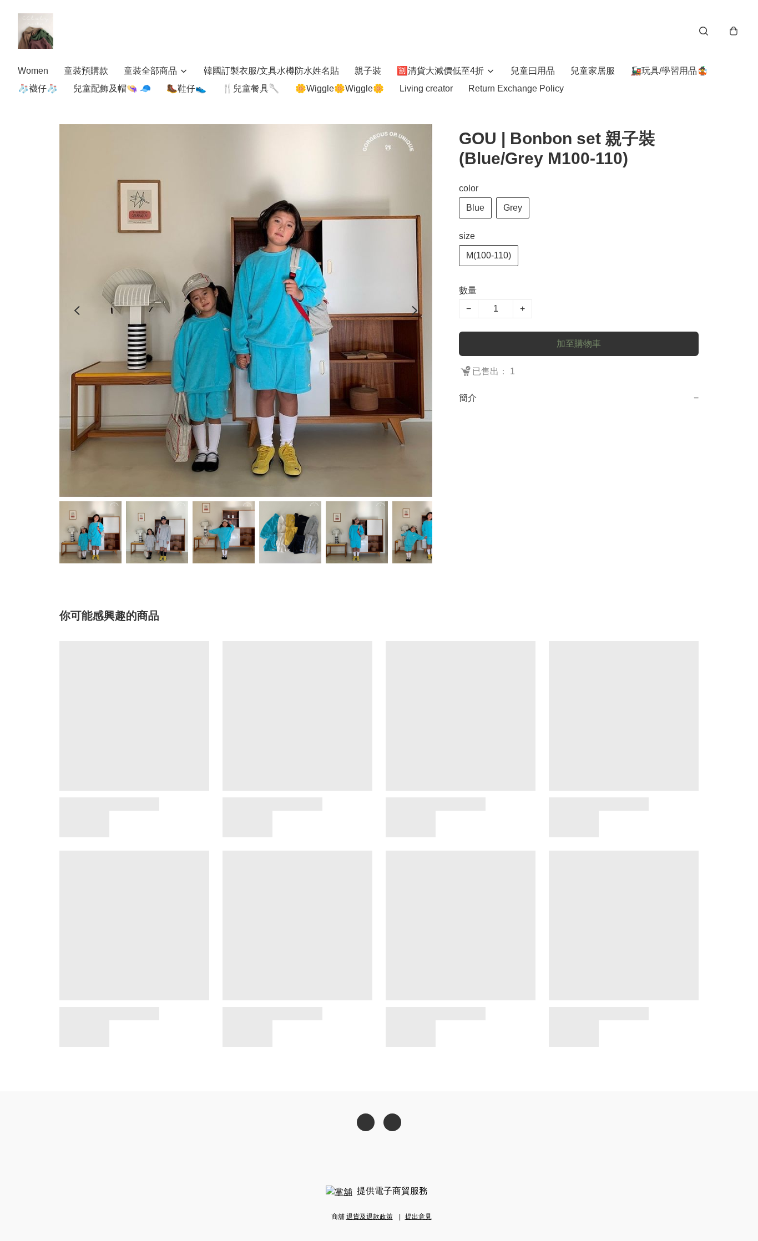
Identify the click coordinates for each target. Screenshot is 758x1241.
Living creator (426, 88)
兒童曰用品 (533, 70)
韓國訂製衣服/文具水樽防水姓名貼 (271, 70)
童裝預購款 (86, 70)
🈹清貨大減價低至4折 (440, 70)
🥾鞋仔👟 (186, 88)
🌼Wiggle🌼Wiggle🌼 (339, 88)
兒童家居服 (592, 70)
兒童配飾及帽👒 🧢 (112, 88)
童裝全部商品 (150, 70)
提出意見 (418, 1216)
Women (33, 70)
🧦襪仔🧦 (38, 88)
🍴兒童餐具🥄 (251, 88)
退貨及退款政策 (369, 1216)
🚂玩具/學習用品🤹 (669, 70)
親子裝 (368, 70)
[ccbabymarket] (35, 31)
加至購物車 (579, 343)
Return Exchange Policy (516, 88)
